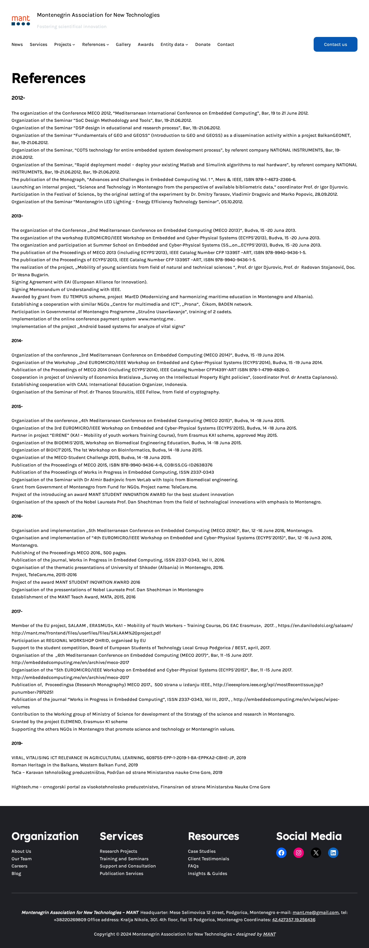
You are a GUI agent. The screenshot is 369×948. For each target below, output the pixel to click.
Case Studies (202, 851)
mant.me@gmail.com (316, 912)
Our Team (22, 858)
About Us (21, 851)
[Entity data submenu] (186, 44)
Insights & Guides (207, 873)
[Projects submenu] (73, 44)
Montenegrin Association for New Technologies (98, 15)
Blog (16, 873)
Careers (19, 866)
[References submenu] (107, 44)
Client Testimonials (208, 858)
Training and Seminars (124, 858)
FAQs (193, 866)
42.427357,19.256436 (293, 919)
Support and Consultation (128, 866)
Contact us (335, 44)
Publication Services (121, 873)
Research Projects (118, 851)
